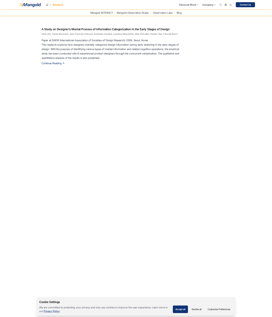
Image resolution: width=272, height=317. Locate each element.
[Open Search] (220, 4)
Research (58, 4)
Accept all (180, 309)
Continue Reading (52, 63)
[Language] (225, 4)
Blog (179, 12)
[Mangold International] (29, 5)
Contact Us (245, 4)
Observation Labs (163, 12)
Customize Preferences (219, 309)
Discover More (187, 4)
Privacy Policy (51, 311)
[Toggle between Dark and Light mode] (230, 4)
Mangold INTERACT (101, 12)
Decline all (196, 309)
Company (207, 4)
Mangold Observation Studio (133, 12)
